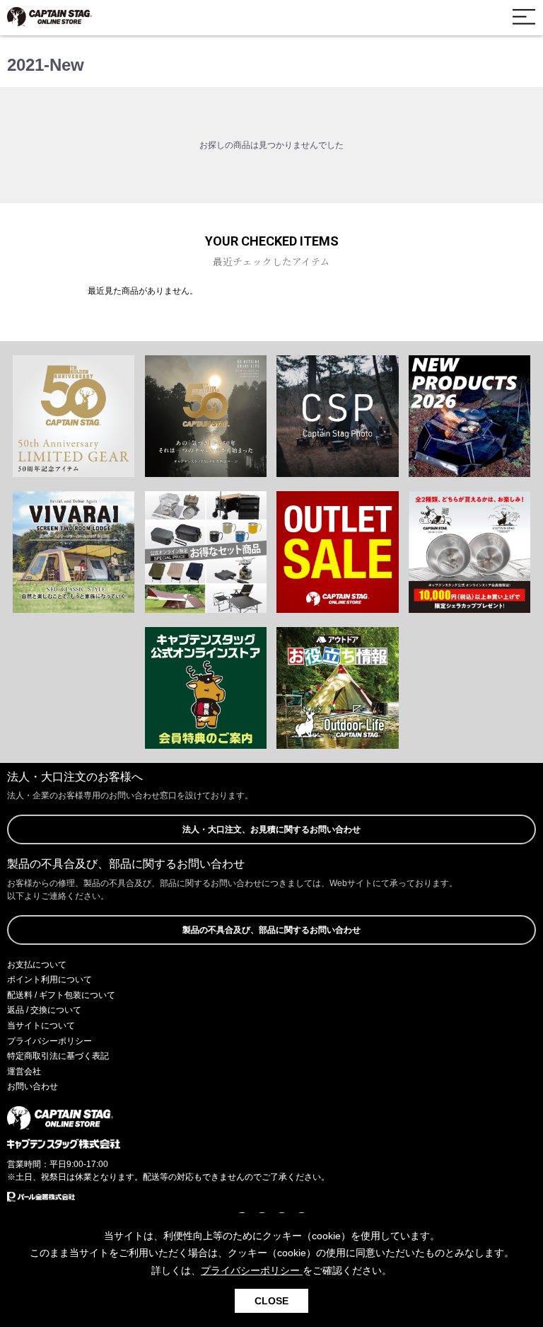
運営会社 (24, 1071)
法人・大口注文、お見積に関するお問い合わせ (271, 829)
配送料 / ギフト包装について (61, 995)
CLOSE (271, 1300)
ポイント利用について (49, 979)
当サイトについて (41, 1025)
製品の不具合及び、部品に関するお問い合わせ (271, 930)
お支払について (36, 965)
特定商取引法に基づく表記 (58, 1056)
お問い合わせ (32, 1086)
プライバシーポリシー (49, 1041)
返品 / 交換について (44, 1010)
